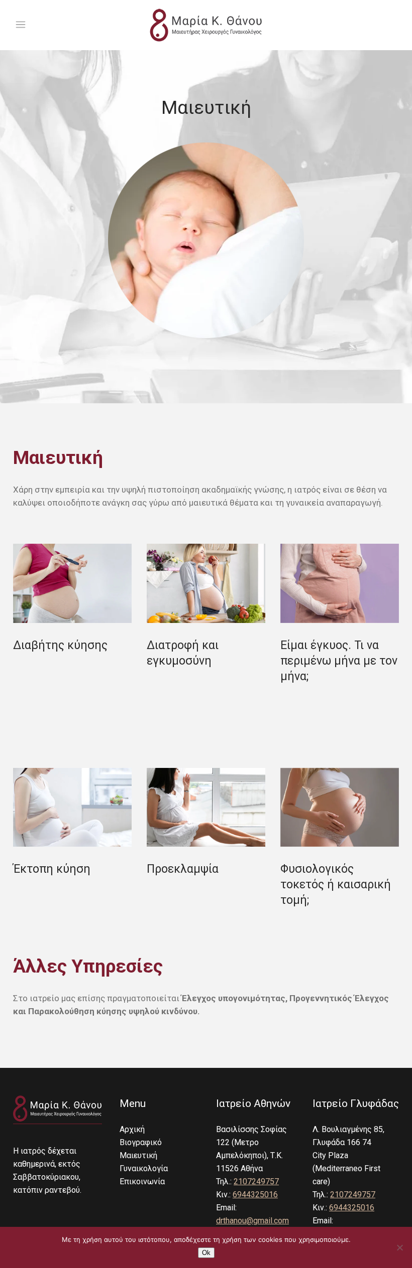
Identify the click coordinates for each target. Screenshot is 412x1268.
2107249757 (256, 1181)
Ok (206, 1252)
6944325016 (255, 1194)
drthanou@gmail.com (252, 1220)
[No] (399, 1247)
